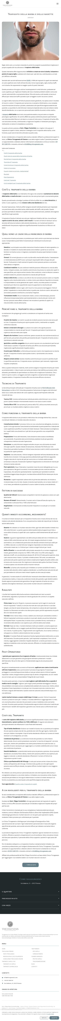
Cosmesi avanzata (36, 956)
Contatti (34, 966)
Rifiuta (44, 1018)
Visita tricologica (8, 954)
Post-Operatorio (9, 177)
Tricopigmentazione (39, 961)
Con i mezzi (6, 905)
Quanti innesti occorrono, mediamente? (16, 171)
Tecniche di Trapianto (11, 162)
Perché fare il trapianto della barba (15, 159)
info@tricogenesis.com (10, 977)
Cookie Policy (50, 1014)
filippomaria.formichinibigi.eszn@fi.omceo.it (12, 1009)
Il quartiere (7, 892)
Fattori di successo (9, 168)
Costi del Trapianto (10, 180)
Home (3, 948)
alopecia (6, 114)
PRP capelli (36, 951)
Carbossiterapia (38, 954)
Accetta (54, 1018)
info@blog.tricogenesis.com (33, 144)
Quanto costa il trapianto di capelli (26, 784)
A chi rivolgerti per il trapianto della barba (17, 183)
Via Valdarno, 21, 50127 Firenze (12, 983)
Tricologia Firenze (7, 951)
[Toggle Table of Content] (3, 151)
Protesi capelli (37, 959)
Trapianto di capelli (9, 964)
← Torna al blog (30, 865)
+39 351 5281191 (12, 851)
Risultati (6, 174)
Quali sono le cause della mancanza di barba (18, 156)
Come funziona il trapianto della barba (16, 165)
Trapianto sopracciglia (10, 966)
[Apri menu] (57, 3)
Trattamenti (35, 948)
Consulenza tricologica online (13, 959)
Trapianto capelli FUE (8, 961)
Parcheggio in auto (9, 898)
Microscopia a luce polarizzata (13, 956)
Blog (33, 964)
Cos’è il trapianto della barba (13, 153)
